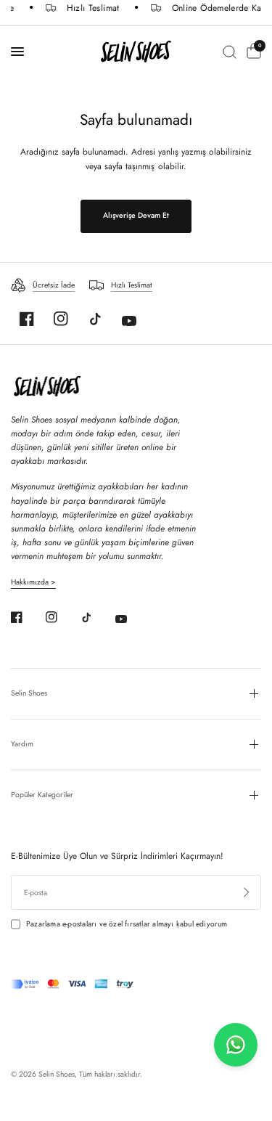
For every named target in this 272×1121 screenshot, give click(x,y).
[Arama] (230, 51)
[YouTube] (129, 321)
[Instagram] (61, 319)
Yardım (22, 743)
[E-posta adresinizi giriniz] (246, 892)
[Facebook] (27, 319)
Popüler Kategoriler (42, 794)
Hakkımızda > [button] (33, 582)
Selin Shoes (29, 693)
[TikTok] (95, 319)
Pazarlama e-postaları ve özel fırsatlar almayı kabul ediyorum (127, 923)
